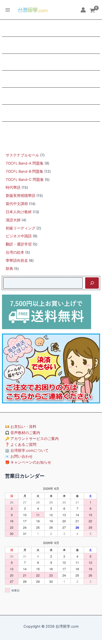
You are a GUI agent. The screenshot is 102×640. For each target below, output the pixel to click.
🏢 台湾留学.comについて (27, 450)
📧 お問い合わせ (19, 456)
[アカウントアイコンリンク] (83, 10)
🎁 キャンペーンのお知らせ (28, 462)
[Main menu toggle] (7, 9)
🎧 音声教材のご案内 (22, 433)
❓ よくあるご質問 (20, 444)
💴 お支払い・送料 (20, 426)
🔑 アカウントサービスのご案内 (32, 438)
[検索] (92, 283)
